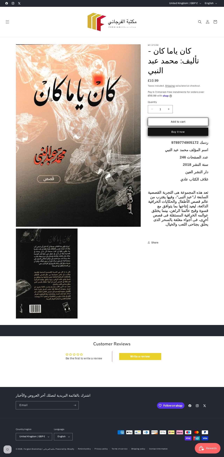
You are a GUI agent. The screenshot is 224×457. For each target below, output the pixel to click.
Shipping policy (138, 449)
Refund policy (84, 449)
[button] (7, 22)
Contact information (158, 449)
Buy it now (178, 131)
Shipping (170, 86)
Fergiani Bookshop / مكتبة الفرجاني (39, 449)
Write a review (140, 356)
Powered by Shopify (64, 449)
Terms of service (120, 449)
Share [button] (155, 242)
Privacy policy (101, 449)
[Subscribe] (75, 405)
